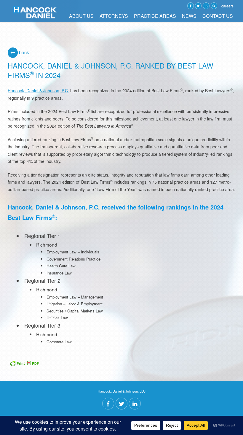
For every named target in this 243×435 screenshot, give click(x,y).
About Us (81, 15)
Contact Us (217, 15)
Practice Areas (155, 15)
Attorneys (114, 15)
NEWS (189, 15)
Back (23, 52)
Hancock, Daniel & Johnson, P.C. (38, 90)
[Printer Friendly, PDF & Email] (24, 362)
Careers (227, 5)
